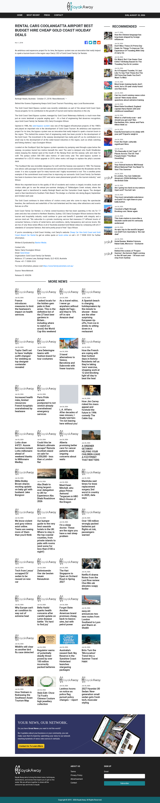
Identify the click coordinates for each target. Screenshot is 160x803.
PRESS (47, 15)
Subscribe (124, 783)
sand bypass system (41, 126)
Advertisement (77, 779)
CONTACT (58, 15)
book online (64, 235)
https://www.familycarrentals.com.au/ (58, 266)
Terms (73, 771)
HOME (19, 15)
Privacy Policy (76, 775)
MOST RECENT (33, 15)
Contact (74, 783)
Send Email (24, 253)
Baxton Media (40, 243)
